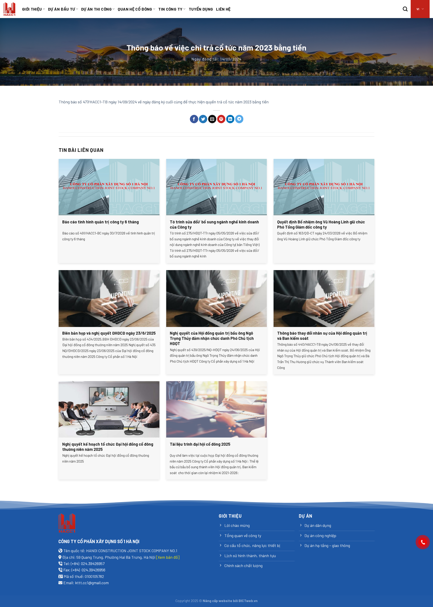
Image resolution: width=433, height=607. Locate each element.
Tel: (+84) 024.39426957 (83, 563)
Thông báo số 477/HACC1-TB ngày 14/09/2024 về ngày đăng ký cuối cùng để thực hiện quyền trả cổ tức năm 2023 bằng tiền (164, 101)
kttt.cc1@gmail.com (92, 582)
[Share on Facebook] (194, 119)
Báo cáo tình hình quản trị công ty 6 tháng (100, 221)
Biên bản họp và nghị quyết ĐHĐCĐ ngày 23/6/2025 (109, 333)
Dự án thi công (96, 9)
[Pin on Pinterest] (221, 119)
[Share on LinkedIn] (230, 119)
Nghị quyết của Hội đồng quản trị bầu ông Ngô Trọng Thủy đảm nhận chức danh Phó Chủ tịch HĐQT (212, 338)
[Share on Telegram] (239, 119)
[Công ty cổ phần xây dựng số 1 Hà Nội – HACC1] (9, 9)
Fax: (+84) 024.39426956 (84, 569)
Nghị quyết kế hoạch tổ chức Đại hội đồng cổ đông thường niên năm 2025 (107, 447)
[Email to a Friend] (212, 119)
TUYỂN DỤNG (201, 9)
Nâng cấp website (217, 600)
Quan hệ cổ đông (135, 9)
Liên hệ (223, 9)
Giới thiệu (32, 9)
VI (418, 9)
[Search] (405, 9)
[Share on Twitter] (203, 119)
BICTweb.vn (248, 600)
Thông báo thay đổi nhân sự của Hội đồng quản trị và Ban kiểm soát (322, 336)
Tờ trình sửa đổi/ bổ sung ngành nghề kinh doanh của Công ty (214, 224)
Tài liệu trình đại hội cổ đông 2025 (200, 444)
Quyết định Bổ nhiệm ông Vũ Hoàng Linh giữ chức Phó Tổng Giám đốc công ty (321, 224)
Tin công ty (170, 9)
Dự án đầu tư (61, 9)
